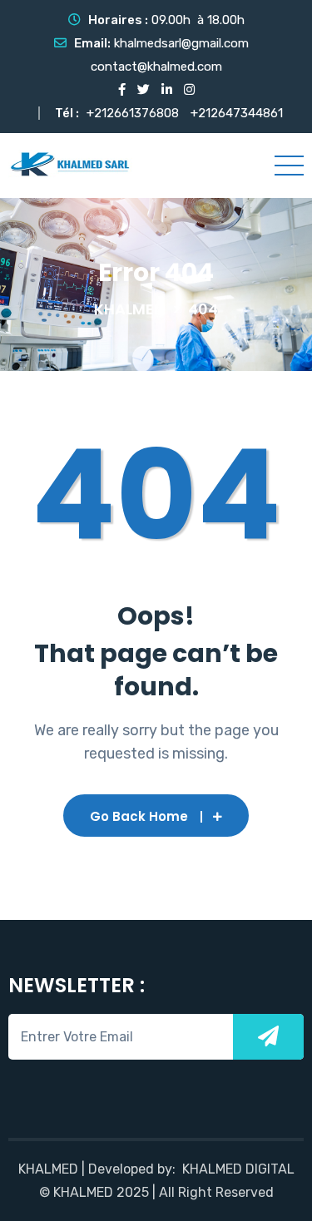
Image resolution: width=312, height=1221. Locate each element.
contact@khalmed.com (156, 66)
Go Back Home (139, 816)
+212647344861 (237, 113)
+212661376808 (133, 113)
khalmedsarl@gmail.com (181, 43)
